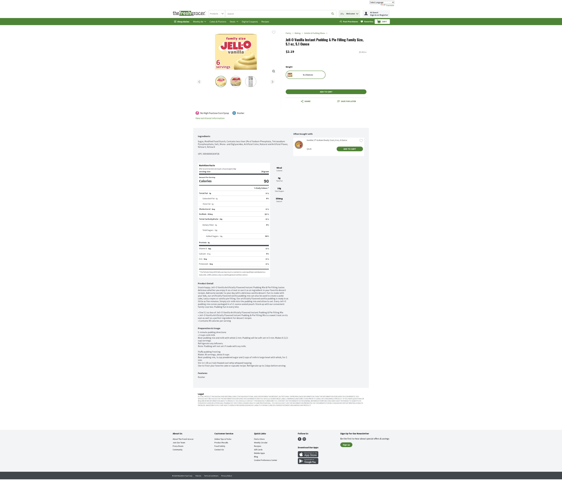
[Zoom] (273, 71)
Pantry (288, 33)
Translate (390, 5)
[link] (348, 21)
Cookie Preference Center (265, 460)
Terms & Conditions (211, 476)
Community (178, 449)
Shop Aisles (183, 21)
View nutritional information (210, 118)
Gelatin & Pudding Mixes (314, 33)
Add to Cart (326, 91)
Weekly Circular (261, 442)
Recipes (265, 21)
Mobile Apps (259, 453)
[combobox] (217, 13)
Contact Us (219, 449)
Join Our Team (179, 442)
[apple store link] (308, 456)
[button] (384, 21)
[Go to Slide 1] (221, 81)
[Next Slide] (272, 81)
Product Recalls (221, 442)
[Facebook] (299, 439)
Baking (298, 33)
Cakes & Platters (218, 21)
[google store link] (308, 463)
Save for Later (348, 101)
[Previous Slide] (199, 81)
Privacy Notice (226, 476)
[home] (190, 13)
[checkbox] (273, 32)
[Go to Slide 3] (250, 81)
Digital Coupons (250, 21)
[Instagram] (304, 439)
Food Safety (219, 446)
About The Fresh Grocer (183, 439)
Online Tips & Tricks (222, 439)
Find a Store (259, 439)
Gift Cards (258, 449)
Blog (256, 456)
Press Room (178, 446)
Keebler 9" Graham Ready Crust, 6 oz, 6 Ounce (327, 140)
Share (307, 101)
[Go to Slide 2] (235, 81)
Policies (198, 476)
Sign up (346, 444)
